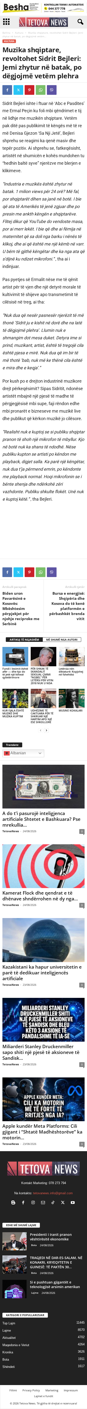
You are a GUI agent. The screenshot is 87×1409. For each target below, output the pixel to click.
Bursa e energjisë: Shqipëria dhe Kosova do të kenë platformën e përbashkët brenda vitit (67, 606)
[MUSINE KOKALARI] (72, 698)
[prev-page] (40, 730)
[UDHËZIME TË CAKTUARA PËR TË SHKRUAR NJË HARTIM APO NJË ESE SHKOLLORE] (44, 698)
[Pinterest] (29, 90)
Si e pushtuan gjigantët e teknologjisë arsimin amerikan (55, 1284)
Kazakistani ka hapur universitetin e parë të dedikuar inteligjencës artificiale (42, 973)
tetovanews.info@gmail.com (53, 1193)
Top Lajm (8, 1323)
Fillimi (13, 1390)
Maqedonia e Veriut (15, 1345)
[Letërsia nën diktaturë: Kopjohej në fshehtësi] (72, 656)
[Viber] (52, 90)
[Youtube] (73, 1203)
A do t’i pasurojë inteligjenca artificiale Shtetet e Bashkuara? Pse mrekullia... (41, 819)
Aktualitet (9, 1338)
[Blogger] (14, 1203)
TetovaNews (10, 831)
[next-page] (46, 730)
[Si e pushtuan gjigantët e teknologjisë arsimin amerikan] (14, 1289)
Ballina (6, 32)
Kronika (7, 1352)
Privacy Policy (31, 1390)
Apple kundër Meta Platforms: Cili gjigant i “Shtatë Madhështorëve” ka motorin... (42, 1132)
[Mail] (44, 1203)
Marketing (51, 1390)
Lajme (34, 1292)
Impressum (71, 1390)
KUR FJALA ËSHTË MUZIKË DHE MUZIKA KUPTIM (13, 713)
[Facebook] (7, 90)
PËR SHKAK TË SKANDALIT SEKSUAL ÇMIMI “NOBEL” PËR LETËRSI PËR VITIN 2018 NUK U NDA (42, 676)
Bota (34, 1245)
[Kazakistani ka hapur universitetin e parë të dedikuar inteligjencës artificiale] (43, 940)
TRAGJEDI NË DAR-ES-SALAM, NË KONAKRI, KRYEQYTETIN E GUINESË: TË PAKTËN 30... (56, 1262)
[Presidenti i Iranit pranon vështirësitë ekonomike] (14, 1241)
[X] (18, 90)
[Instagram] (34, 1203)
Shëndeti (8, 1367)
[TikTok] (54, 1203)
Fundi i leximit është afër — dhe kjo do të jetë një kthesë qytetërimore (15, 673)
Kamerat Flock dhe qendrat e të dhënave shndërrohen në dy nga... (40, 896)
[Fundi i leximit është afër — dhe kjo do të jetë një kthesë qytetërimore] (15, 656)
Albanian (18, 753)
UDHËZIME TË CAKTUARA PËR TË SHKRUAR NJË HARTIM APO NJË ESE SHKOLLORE (42, 716)
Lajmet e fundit (43, 1396)
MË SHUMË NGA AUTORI (62, 639)
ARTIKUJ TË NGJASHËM (24, 639)
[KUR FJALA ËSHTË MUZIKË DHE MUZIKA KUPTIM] (15, 698)
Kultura (19, 32)
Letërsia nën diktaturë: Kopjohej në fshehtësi (71, 671)
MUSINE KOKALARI (70, 710)
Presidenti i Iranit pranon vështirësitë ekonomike (51, 1236)
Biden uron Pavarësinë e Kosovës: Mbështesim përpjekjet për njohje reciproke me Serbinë (20, 608)
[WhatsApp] (40, 90)
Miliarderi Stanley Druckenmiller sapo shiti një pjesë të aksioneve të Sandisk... (41, 1052)
